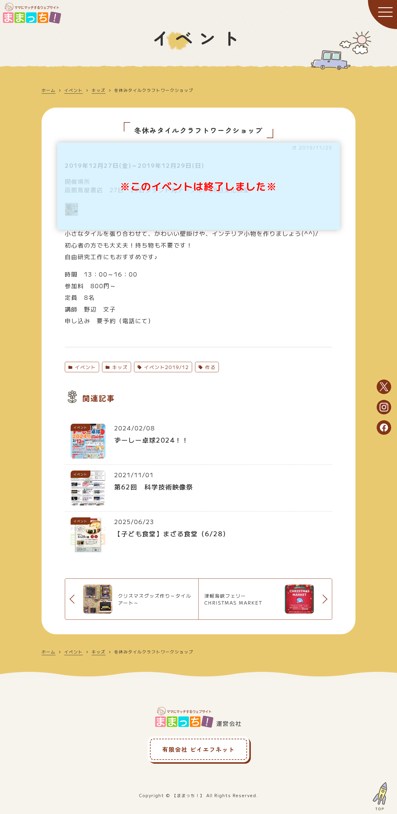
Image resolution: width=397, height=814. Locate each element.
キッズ (98, 90)
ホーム (49, 90)
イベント (73, 90)
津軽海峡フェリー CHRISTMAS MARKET (233, 599)
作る (209, 367)
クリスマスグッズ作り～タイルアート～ (154, 599)
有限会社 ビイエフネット (198, 749)
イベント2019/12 (165, 367)
